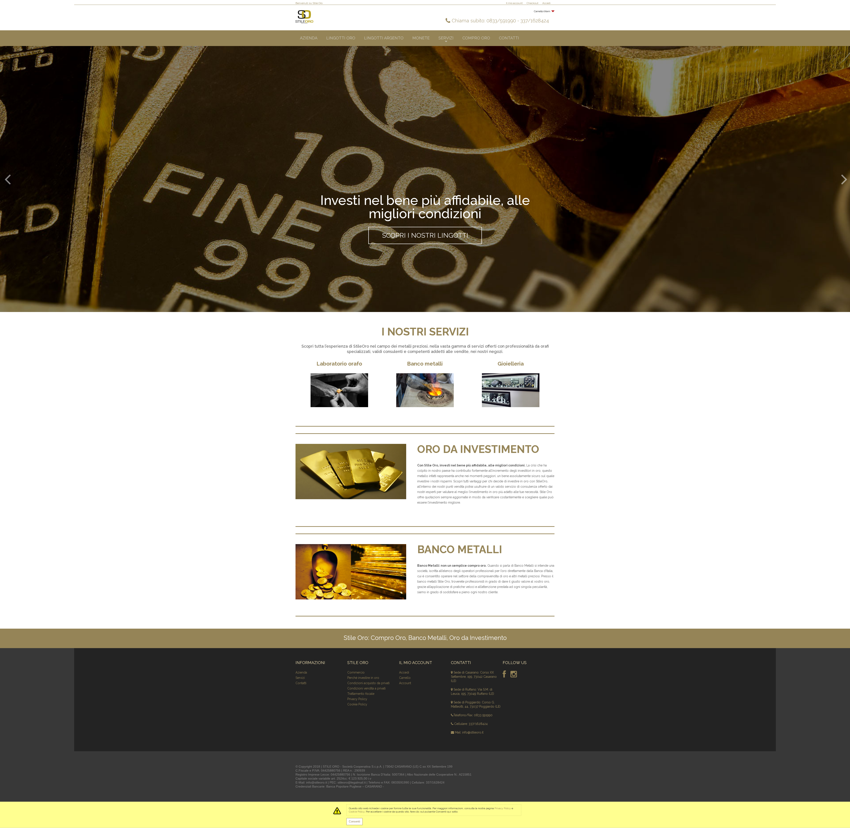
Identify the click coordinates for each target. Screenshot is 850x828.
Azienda (301, 672)
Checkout (532, 3)
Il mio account (514, 3)
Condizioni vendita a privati (366, 688)
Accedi (546, 3)
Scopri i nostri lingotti (425, 235)
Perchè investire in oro (363, 678)
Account (405, 683)
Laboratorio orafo (339, 363)
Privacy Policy (357, 699)
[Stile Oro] (304, 17)
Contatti (301, 683)
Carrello (405, 678)
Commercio (356, 672)
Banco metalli (425, 363)
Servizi (300, 678)
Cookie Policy (357, 704)
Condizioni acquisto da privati (368, 683)
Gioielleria (511, 363)
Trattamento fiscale (360, 693)
